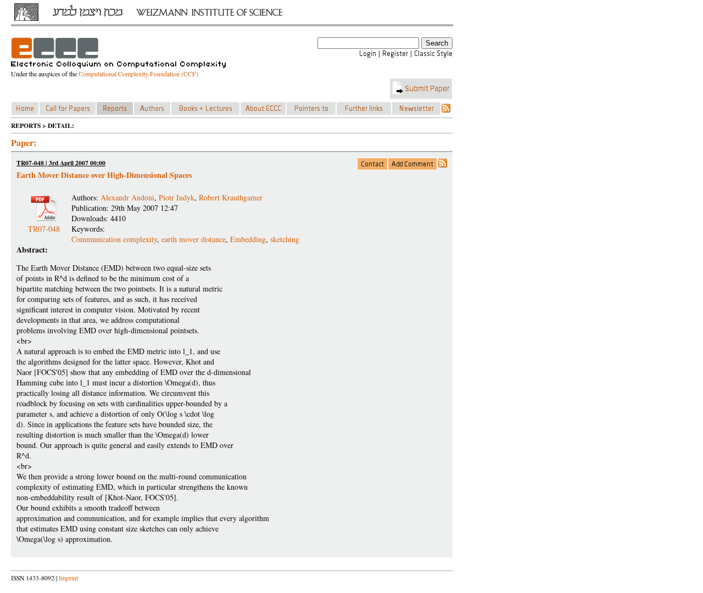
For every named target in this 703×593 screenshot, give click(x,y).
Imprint (68, 578)
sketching (284, 239)
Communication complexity (114, 239)
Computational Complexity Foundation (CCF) (138, 73)
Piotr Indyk (176, 197)
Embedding (248, 239)
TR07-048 (44, 224)
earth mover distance (193, 239)
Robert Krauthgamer (231, 197)
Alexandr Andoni (127, 197)
